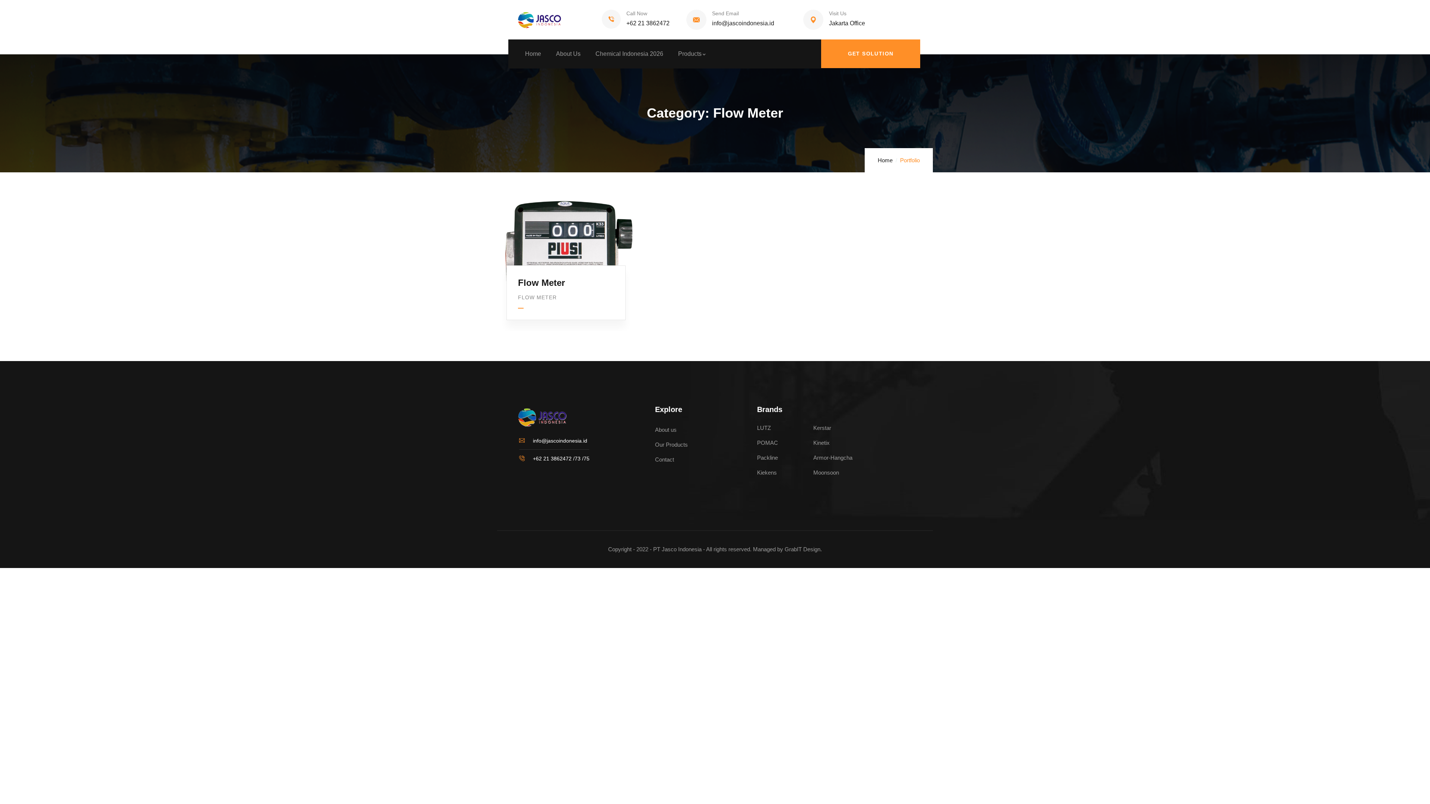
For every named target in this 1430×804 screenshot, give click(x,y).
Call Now (636, 13)
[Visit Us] (813, 20)
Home (885, 160)
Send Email (725, 13)
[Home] (536, 19)
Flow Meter (541, 283)
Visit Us (837, 13)
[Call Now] (611, 19)
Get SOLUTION (871, 54)
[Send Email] (696, 20)
